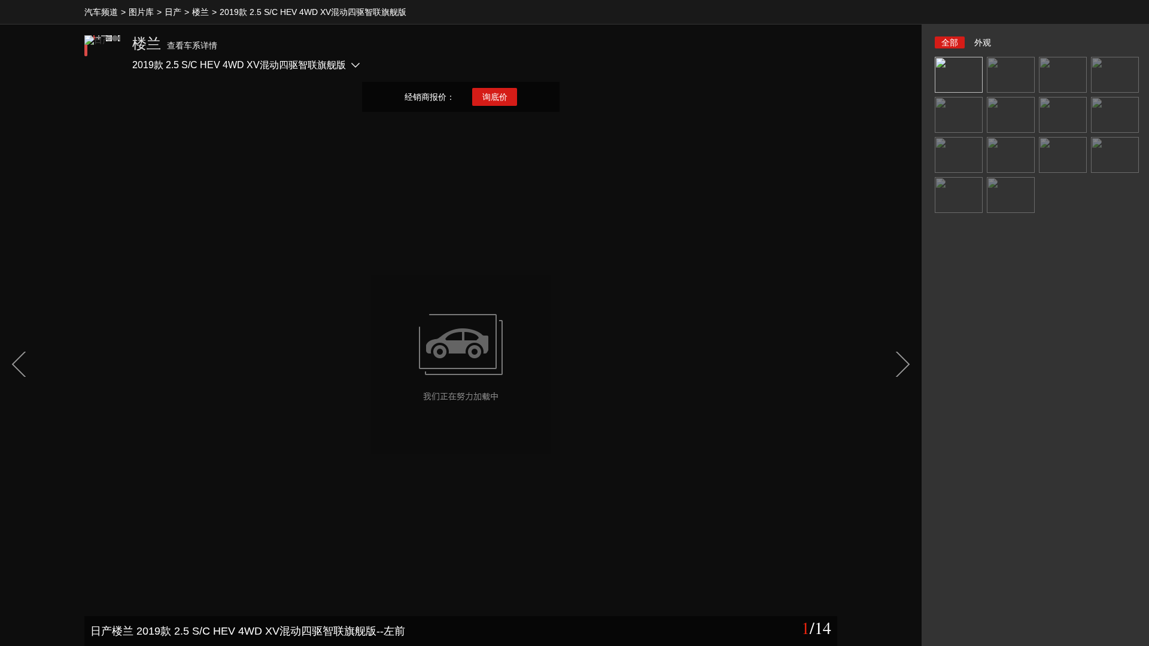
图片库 (141, 12)
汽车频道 (101, 12)
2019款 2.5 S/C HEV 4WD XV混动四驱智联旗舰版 (313, 12)
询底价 (494, 97)
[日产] (102, 53)
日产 (173, 12)
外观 (982, 42)
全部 (949, 42)
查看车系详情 (192, 45)
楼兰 (200, 12)
